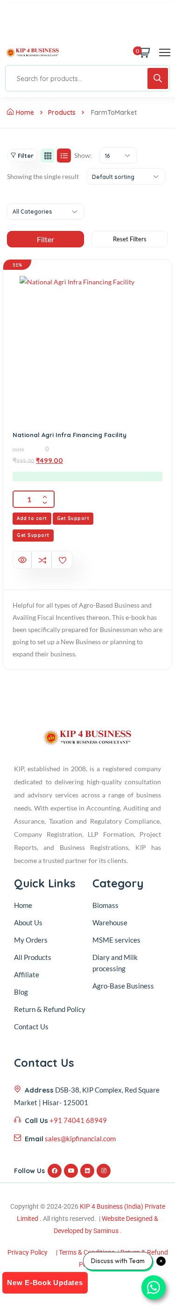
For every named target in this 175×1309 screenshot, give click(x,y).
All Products (32, 957)
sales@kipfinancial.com (80, 1138)
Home (25, 112)
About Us (28, 922)
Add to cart (32, 518)
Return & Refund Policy (49, 1009)
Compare (42, 560)
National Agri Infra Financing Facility (69, 435)
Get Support (73, 518)
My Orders (31, 940)
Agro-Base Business (123, 986)
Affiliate (26, 974)
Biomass (105, 905)
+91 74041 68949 (78, 1120)
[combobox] (118, 155)
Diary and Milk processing (115, 963)
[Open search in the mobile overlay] (87, 78)
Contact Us (31, 1026)
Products (62, 112)
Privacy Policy (27, 1252)
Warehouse (109, 922)
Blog (21, 992)
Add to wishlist (62, 560)
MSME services (116, 940)
